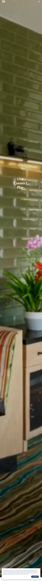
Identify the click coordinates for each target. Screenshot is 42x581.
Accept (35, 576)
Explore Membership (21, 191)
